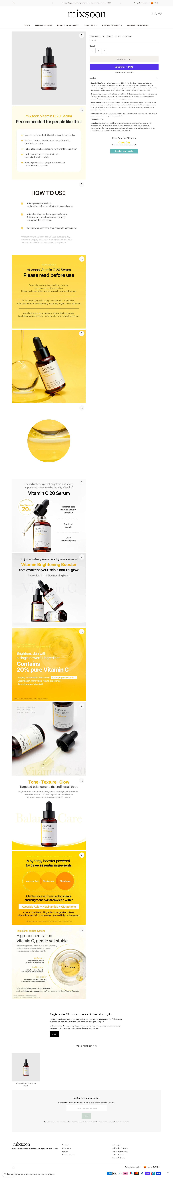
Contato (65, 1151)
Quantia (92, 46)
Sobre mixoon (67, 1148)
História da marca (111, 25)
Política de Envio (118, 1155)
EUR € (156, 3)
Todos (27, 25)
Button (54, 1034)
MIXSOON (33, 1174)
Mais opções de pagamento (124, 72)
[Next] (120, 3)
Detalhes (93, 78)
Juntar (86, 1116)
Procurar (65, 1145)
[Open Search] (152, 14)
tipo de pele (89, 25)
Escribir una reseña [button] (124, 151)
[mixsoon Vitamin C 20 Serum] (26, 1067)
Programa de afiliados (138, 25)
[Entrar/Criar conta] (156, 14)
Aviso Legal (116, 1145)
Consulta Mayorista (68, 1155)
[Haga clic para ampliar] (81, 35)
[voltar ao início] (168, 1172)
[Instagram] (13, 3)
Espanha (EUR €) (152, 1167)
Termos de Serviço (119, 1158)
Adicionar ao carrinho (124, 59)
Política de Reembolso (120, 1151)
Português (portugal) (141, 3)
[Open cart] (159, 14)
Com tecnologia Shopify (46, 1174)
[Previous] (52, 3)
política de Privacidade (120, 1148)
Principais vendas (43, 25)
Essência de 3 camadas (68, 25)
